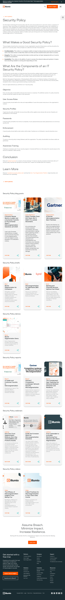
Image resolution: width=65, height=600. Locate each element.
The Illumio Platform (27, 556)
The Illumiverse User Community (56, 561)
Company (39, 554)
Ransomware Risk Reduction (27, 576)
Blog (51, 571)
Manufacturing (39, 580)
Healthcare (39, 576)
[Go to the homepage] (6, 7)
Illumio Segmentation (27, 559)
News (38, 563)
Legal (25, 593)
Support (52, 554)
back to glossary (8, 16)
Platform (26, 554)
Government (39, 574)
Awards (38, 558)
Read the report (54, 1)
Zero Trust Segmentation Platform (38, 173)
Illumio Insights (26, 558)
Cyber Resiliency (27, 573)
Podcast (51, 580)
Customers (52, 575)
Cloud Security (26, 571)
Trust (43, 593)
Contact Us (52, 556)
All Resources (52, 569)
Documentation (53, 559)
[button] (45, 6)
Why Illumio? (26, 569)
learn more (7, 461)
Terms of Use (30, 593)
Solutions (26, 568)
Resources (52, 568)
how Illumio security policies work (15, 173)
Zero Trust (26, 578)
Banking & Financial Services (40, 570)
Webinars (52, 582)
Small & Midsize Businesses (42, 578)
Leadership (39, 561)
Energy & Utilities (40, 572)
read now (7, 255)
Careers (38, 559)
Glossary (51, 578)
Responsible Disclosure (37, 593)
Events (51, 577)
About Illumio (39, 556)
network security (12, 161)
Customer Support (53, 558)
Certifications (52, 573)
